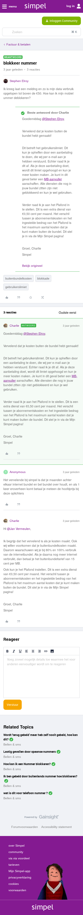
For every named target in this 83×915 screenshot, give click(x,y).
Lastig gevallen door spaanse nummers (29, 752)
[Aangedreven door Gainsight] (41, 818)
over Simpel (16, 845)
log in (71, 6)
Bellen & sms (12, 744)
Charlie (14, 325)
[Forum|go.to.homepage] (22, 20)
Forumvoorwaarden (24, 827)
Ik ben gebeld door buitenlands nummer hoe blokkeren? (40, 776)
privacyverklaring (20, 877)
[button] (4, 21)
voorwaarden (17, 890)
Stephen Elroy (19, 81)
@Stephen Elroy (53, 119)
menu (12, 6)
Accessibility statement (56, 827)
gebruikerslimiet (16, 287)
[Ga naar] (7, 32)
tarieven (14, 864)
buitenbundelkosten (18, 278)
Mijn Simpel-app (19, 871)
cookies (14, 883)
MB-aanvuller (53, 179)
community (16, 852)
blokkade (43, 278)
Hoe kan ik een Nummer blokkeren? (27, 764)
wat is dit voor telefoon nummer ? (25, 793)
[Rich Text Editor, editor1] (41, 676)
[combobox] (41, 32)
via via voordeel (19, 858)
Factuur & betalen (18, 44)
